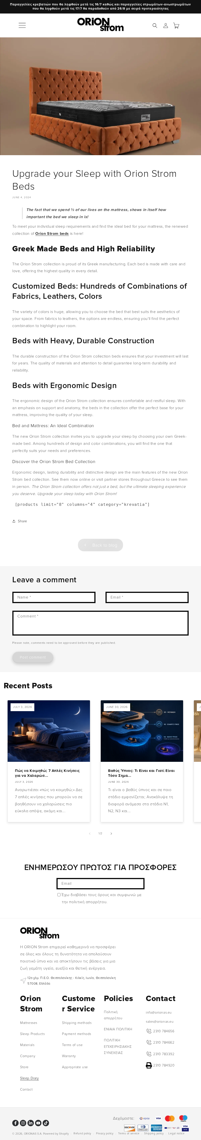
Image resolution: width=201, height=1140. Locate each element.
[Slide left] (89, 833)
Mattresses (28, 1023)
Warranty (69, 1056)
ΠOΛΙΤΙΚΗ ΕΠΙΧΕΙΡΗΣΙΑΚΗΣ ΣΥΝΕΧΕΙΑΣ (118, 1046)
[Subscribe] (139, 883)
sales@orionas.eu (160, 1022)
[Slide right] (111, 833)
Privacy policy (104, 1133)
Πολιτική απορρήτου (113, 1015)
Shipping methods (77, 1023)
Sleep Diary (29, 1078)
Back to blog (104, 545)
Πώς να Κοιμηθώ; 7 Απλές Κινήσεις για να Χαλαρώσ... (47, 773)
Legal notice (176, 1133)
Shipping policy (154, 1133)
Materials (27, 1045)
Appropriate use (75, 1067)
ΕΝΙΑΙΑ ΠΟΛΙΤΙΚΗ (118, 1029)
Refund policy (82, 1133)
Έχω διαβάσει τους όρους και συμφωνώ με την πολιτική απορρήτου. (102, 898)
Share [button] (22, 521)
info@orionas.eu (159, 1012)
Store (24, 1067)
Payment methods (76, 1034)
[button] (22, 25)
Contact (26, 1089)
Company (27, 1056)
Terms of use (72, 1045)
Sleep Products (32, 1034)
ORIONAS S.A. (33, 1133)
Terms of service (128, 1133)
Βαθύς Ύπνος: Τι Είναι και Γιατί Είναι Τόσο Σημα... (141, 773)
